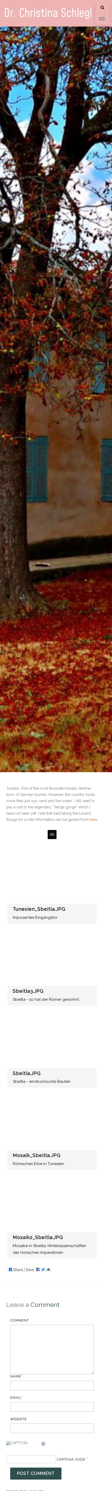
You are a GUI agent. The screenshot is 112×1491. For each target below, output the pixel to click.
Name (15, 1376)
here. (94, 819)
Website (18, 1419)
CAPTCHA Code (71, 1459)
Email (15, 1397)
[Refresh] (43, 1444)
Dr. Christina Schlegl (48, 13)
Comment (19, 1320)
